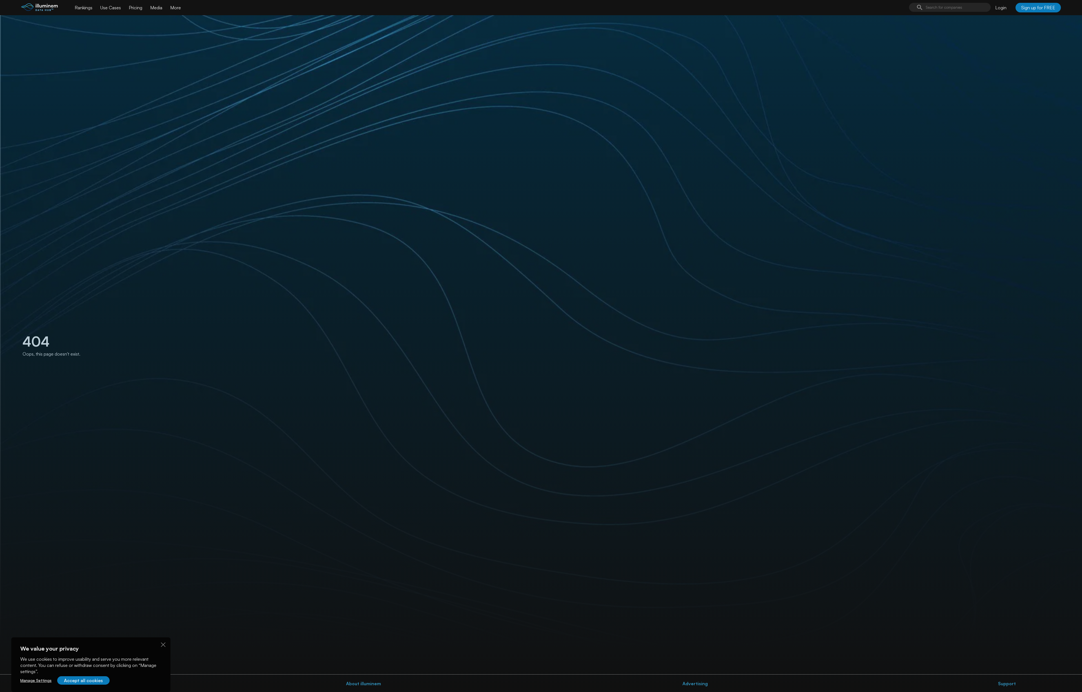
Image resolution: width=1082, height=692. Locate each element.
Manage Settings (36, 680)
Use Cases (110, 7)
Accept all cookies (83, 680)
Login (1000, 7)
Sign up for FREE (1038, 7)
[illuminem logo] (39, 8)
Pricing (135, 7)
